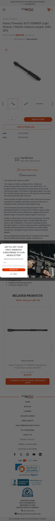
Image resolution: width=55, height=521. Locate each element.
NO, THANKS (13, 273)
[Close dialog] (53, 245)
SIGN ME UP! (13, 269)
